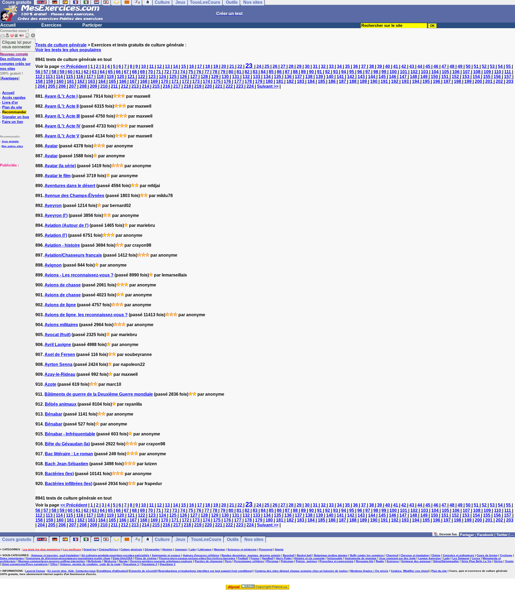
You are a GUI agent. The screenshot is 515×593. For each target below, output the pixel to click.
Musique (219, 549)
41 (396, 66)
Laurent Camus (35, 570)
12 (160, 66)
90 (312, 72)
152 (456, 76)
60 (70, 72)
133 (257, 76)
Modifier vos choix (416, 570)
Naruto (123, 561)
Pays (228, 561)
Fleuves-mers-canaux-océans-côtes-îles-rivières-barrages (197, 558)
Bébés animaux (60, 404)
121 (131, 76)
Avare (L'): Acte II (62, 106)
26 (275, 66)
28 (292, 66)
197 (447, 81)
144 (372, 76)
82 (248, 72)
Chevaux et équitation (414, 555)
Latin (192, 549)
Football (243, 558)
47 (444, 66)
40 (388, 66)
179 (259, 81)
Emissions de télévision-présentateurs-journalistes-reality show (68, 558)
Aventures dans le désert (70, 185)
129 (215, 76)
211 (115, 86)
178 (249, 81)
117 (90, 76)
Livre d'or (10, 102)
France (255, 558)
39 (380, 66)
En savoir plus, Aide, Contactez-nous (71, 570)
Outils (233, 539)
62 (87, 72)
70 (151, 72)
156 (498, 76)
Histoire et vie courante (309, 558)
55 (509, 66)
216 (167, 86)
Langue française (429, 558)
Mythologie (94, 561)
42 (404, 66)
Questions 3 (167, 564)
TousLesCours (206, 539)
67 (127, 72)
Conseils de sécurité (143, 570)
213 (135, 86)
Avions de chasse (63, 285)
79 (223, 72)
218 (188, 86)
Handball (268, 558)
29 (300, 66)
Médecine (110, 561)
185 (322, 81)
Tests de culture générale (61, 45)
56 (38, 72)
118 (101, 76)
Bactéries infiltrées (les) (68, 483)
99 (384, 72)
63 (95, 72)
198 (458, 81)
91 (320, 72)
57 (46, 72)
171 (175, 81)
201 (489, 81)
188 (353, 81)
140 (330, 76)
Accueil (8, 25)
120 (121, 76)
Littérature (205, 549)
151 (445, 76)
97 (368, 72)
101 (404, 72)
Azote (50, 384)
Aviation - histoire (62, 245)
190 (374, 81)
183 (301, 81)
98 (376, 72)
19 (216, 66)
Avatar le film (58, 175)
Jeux (180, 539)
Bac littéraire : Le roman (69, 454)
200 (479, 81)
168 (144, 81)
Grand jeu (89, 549)
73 (175, 72)
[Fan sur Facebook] (445, 534)
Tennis (509, 561)
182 (290, 81)
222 (230, 86)
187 (343, 81)
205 (52, 86)
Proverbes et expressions (336, 561)
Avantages (9, 78)
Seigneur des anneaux (416, 561)
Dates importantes (12, 558)
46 (436, 66)
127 (194, 76)
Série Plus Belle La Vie (476, 561)
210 (104, 86)
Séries (498, 561)
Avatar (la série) (60, 165)
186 (332, 81)
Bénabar (53, 414)
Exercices (51, 25)
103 (425, 72)
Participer (92, 25)
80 (231, 72)
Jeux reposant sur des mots (397, 558)
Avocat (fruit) (58, 334)
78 (215, 72)
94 (344, 72)
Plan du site (12, 107)
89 (304, 72)
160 (60, 81)
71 (159, 72)
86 (280, 72)
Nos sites (253, 539)
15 (184, 66)
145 (382, 76)
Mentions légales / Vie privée (369, 570)
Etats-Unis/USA (123, 558)
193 (406, 81)
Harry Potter (284, 558)
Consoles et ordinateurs (458, 555)
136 (288, 76)
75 (191, 72)
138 (309, 76)
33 (332, 66)
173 (196, 81)
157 (508, 76)
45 (428, 66)
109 (488, 72)
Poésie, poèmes (306, 561)
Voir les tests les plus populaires (68, 50)
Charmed (392, 555)
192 (395, 81)
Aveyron (53, 205)
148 (414, 76)
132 (246, 76)
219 (198, 86)
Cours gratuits (16, 539)
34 (340, 66)
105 (446, 72)
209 (94, 86)
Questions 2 (149, 564)
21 (232, 66)
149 (424, 76)
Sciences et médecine (242, 549)
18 (208, 66)
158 (39, 81)
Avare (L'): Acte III (62, 116)
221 (219, 86)
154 (477, 76)
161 (71, 81)
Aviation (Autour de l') (67, 225)
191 (385, 81)
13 (168, 66)
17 (200, 66)
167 (134, 81)
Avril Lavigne (58, 344)
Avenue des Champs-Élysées (74, 195)
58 (54, 72)
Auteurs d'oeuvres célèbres (201, 555)
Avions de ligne (60, 305)
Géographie (152, 549)
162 (81, 81)
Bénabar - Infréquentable (70, 434)
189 (364, 81)
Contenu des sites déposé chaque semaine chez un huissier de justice (301, 570)
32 (324, 66)
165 (113, 81)
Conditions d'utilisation (112, 570)
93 (336, 72)
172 (186, 81)
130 (226, 76)
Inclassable (335, 558)
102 (414, 72)
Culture (162, 539)
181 (280, 81)
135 (278, 76)
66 (119, 72)
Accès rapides (13, 98)
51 (477, 66)
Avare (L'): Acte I (61, 96)
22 (240, 66)
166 (123, 81)
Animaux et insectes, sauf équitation (55, 555)
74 (183, 72)
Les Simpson (460, 558)
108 (477, 72)
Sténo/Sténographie (446, 561)
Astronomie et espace (166, 555)
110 (498, 72)
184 (311, 81)
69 (143, 72)
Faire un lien (12, 122)
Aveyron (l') (56, 215)
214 (146, 86)
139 (320, 76)
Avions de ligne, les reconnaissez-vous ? (86, 314)
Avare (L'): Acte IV (62, 126)
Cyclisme (506, 555)
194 (416, 81)
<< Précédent (73, 66)
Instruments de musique (361, 558)
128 (205, 76)
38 (372, 66)
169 (154, 81)
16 (192, 66)
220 (209, 86)
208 (83, 86)
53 (493, 66)
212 (125, 86)
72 (167, 72)
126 (184, 76)
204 (42, 86)
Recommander (14, 112)
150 (435, 76)
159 (50, 81)
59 (62, 72)
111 (508, 72)
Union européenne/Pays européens (25, 564)
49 (461, 66)
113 (50, 76)
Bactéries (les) (59, 473)
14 (176, 66)
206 (62, 86)
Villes (54, 564)
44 (420, 66)
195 (426, 81)
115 (70, 76)
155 (487, 76)
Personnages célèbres (249, 561)
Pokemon (287, 561)
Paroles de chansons (209, 561)
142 (351, 76)
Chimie (435, 555)
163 (92, 81)
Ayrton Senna (58, 364)
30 (308, 66)
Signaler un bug (15, 117)
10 (144, 66)
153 (466, 76)
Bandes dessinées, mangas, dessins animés (251, 555)
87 (288, 72)
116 (80, 76)
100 (393, 72)
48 (452, 66)
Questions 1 (131, 564)
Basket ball (304, 555)
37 (364, 66)
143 (362, 76)
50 (469, 66)
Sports (279, 549)
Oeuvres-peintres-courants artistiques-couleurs (161, 561)
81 (239, 72)
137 (299, 76)
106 (456, 72)
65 (111, 72)
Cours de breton (487, 555)
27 (283, 66)
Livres (476, 558)
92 (328, 72)
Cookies (396, 570)
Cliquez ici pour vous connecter (16, 44)
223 (240, 86)
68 (135, 72)
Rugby (380, 561)
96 (360, 72)
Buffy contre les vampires (367, 555)
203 (509, 81)
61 (79, 72)
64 (103, 72)
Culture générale (131, 549)
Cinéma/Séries (108, 549)
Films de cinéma (146, 558)
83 (256, 72)
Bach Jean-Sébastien (66, 463)
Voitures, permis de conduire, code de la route (90, 564)
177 (238, 81)
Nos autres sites (12, 146)
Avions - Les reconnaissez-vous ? (79, 275)
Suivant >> (267, 86)
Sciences (393, 561)
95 (352, 72)
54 (501, 66)
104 (435, 72)
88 (296, 72)
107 (467, 72)
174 (207, 81)
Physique (272, 561)
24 (259, 66)
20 (224, 66)
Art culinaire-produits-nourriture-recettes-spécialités (115, 555)
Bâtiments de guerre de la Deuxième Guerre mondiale (99, 394)
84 (264, 72)
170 (165, 81)
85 (272, 72)
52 (485, 66)
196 (437, 81)
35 (348, 66)
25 (267, 66)
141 (341, 76)
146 (393, 76)
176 (228, 81)
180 (270, 81)
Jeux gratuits (10, 141)
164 (102, 81)
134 (267, 76)
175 (217, 81)
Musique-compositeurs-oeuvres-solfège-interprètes (51, 561)
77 (207, 72)
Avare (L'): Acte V (62, 136)
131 (236, 76)
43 (412, 66)
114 (60, 76)
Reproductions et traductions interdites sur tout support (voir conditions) (205, 570)
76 (199, 72)
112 (39, 76)
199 (468, 81)
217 (177, 86)
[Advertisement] (16, 194)
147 (403, 76)
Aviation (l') (56, 235)
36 (356, 66)
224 (251, 86)
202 (500, 81)
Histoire (167, 549)
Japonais (181, 549)
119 (111, 76)
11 (152, 66)
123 (152, 76)
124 (163, 76)
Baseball (289, 555)
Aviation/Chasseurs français (73, 255)
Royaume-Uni (364, 561)
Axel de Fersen (60, 354)
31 (316, 66)
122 (142, 76)
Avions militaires (61, 324)
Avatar (51, 146)
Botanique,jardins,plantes (331, 555)
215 (156, 86)
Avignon (53, 265)
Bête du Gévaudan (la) (67, 444)
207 (73, 86)
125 (173, 76)
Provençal (266, 549)
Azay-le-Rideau (60, 374)
